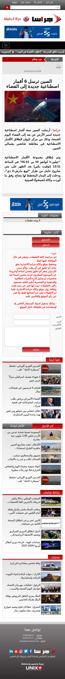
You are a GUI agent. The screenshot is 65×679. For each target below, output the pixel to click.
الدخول (45, 245)
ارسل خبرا (25, 2)
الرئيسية (55, 59)
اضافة (36, 349)
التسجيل (45, 239)
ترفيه (14, 2)
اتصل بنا (38, 2)
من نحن (49, 2)
